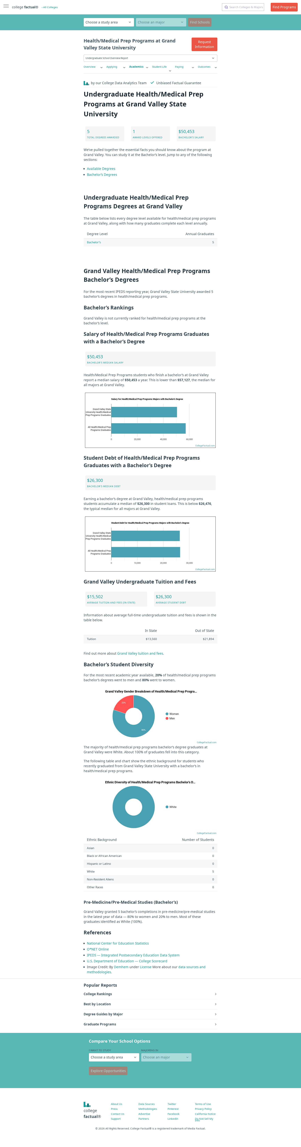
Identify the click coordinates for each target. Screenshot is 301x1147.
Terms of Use (203, 1104)
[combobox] (243, 7)
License (146, 967)
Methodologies (147, 1108)
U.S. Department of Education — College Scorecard (127, 961)
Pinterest (173, 1108)
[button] (204, 44)
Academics (136, 66)
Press (114, 1108)
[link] (93, 66)
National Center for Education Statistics (118, 943)
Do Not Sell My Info (204, 1119)
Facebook (173, 1114)
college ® (25, 7)
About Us (116, 1104)
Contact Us (117, 1114)
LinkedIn (173, 1118)
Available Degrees (101, 168)
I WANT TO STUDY (100, 1050)
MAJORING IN (149, 1050)
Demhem (121, 967)
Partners (143, 1118)
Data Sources (146, 1104)
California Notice (205, 1114)
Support (116, 1118)
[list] (93, 66)
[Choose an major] (161, 22)
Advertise (144, 1114)
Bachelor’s (94, 242)
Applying (111, 66)
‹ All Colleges (50, 7)
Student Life (159, 66)
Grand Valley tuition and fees (140, 653)
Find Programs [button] (284, 7)
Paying (179, 66)
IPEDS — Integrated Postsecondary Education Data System (133, 955)
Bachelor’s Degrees (102, 174)
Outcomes (204, 66)
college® (92, 1113)
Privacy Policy (203, 1108)
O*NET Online (98, 949)
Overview (89, 66)
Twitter (172, 1104)
